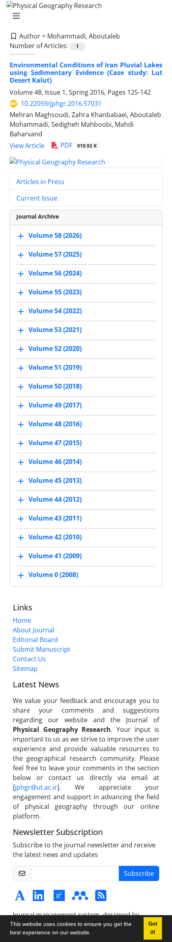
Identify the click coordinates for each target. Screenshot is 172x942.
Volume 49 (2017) (55, 405)
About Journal (33, 630)
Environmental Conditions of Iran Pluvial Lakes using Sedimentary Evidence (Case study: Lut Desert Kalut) (86, 73)
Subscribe (139, 873)
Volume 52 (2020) (55, 348)
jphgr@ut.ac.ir (36, 787)
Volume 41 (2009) (55, 555)
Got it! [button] (152, 928)
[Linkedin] (38, 897)
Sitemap (25, 668)
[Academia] (20, 897)
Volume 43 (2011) (55, 518)
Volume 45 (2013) (55, 480)
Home (22, 620)
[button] (93, 933)
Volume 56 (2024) (55, 273)
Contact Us (29, 658)
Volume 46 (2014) (55, 461)
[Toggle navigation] (83, 16)
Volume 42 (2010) (55, 537)
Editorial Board (35, 639)
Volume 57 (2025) (55, 254)
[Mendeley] (80, 897)
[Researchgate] (59, 897)
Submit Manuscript (41, 649)
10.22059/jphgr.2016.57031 (61, 103)
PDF (78, 145)
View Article (27, 145)
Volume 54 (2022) (55, 310)
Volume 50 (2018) (55, 386)
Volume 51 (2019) (55, 367)
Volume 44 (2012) (55, 499)
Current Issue (36, 198)
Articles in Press (40, 181)
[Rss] (100, 897)
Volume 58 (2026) (55, 235)
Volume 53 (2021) (55, 329)
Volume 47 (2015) (55, 442)
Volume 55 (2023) (55, 292)
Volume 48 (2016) (55, 423)
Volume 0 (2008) (53, 574)
